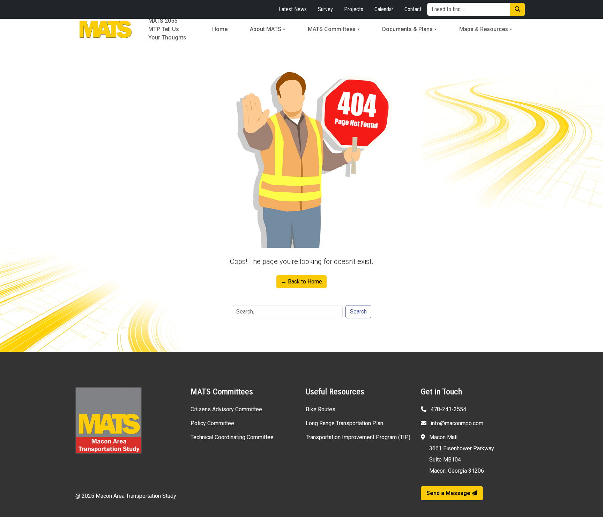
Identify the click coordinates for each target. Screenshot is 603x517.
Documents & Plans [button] (407, 29)
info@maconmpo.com (456, 423)
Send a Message (449, 493)
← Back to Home (301, 281)
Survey (325, 9)
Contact (413, 9)
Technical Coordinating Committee (232, 437)
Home (220, 29)
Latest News (293, 9)
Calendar (383, 9)
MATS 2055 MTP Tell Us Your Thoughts (167, 29)
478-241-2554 (447, 409)
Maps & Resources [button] (483, 29)
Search (358, 311)
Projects (353, 9)
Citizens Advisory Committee (226, 409)
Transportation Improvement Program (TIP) (358, 437)
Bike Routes (320, 409)
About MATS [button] (265, 29)
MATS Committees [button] (332, 29)
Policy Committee (212, 423)
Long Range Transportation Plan (344, 423)
